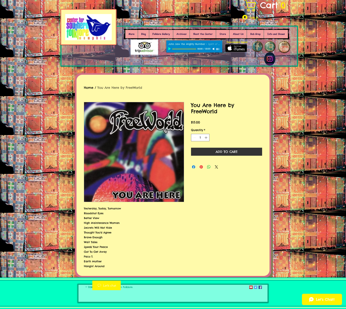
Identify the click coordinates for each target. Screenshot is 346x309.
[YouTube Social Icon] (251, 287)
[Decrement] (194, 137)
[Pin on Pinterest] (201, 167)
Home (88, 88)
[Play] (170, 48)
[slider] (218, 49)
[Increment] (206, 137)
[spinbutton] (200, 137)
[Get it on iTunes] (236, 48)
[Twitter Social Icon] (255, 287)
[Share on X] (216, 167)
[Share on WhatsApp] (208, 167)
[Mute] (214, 49)
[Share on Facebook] (193, 167)
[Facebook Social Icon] (260, 287)
